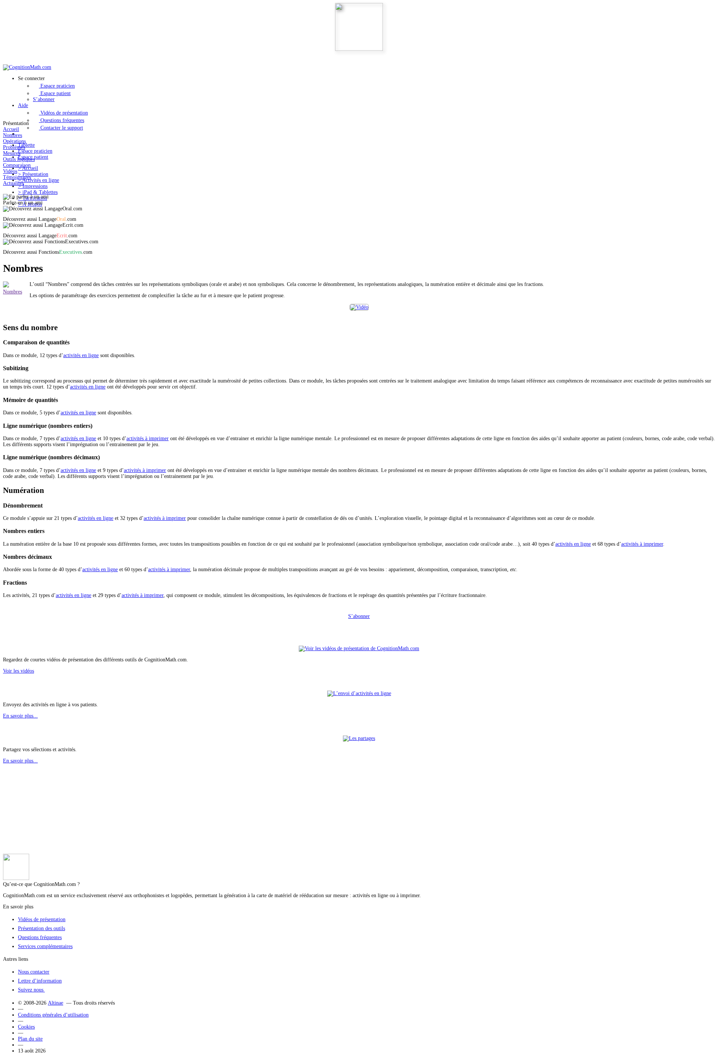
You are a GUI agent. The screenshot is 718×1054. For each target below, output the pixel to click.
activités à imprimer (147, 438)
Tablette (26, 145)
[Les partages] (359, 738)
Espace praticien (57, 86)
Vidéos (10, 171)
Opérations (14, 141)
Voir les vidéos (18, 671)
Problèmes (14, 147)
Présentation (33, 174)
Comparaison (17, 165)
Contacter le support (61, 128)
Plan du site (30, 1039)
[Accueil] (27, 67)
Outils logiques (19, 159)
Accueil (11, 129)
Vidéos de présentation (63, 113)
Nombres (12, 135)
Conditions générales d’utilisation (53, 1015)
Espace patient (55, 93)
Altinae (55, 1003)
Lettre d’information (40, 981)
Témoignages (17, 177)
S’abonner (44, 99)
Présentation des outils (41, 928)
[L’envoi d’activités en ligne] (359, 693)
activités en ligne (81, 355)
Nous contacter (33, 972)
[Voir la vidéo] (359, 307)
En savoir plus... (20, 716)
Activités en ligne (38, 180)
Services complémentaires (45, 946)
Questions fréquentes (61, 120)
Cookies (26, 1027)
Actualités (13, 183)
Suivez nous (31, 990)
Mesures (11, 153)
